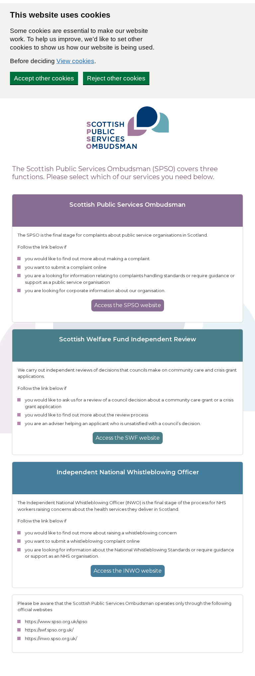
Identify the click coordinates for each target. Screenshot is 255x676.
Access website (127, 305)
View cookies (75, 60)
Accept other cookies (44, 78)
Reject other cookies (116, 78)
